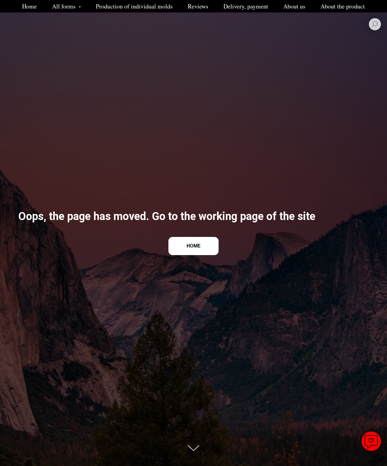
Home (29, 6)
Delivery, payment (245, 6)
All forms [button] (64, 6)
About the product (342, 6)
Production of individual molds (134, 6)
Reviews (198, 6)
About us (294, 6)
